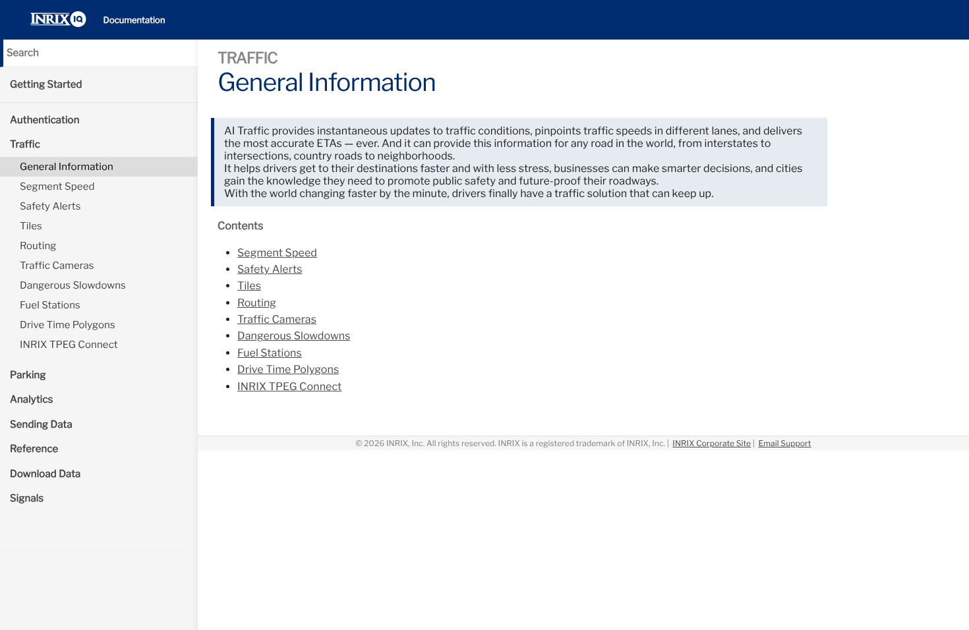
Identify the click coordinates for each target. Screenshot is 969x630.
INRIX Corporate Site (711, 443)
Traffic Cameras (57, 266)
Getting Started (46, 84)
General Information (66, 167)
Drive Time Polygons (67, 325)
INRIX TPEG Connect (69, 345)
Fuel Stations (50, 305)
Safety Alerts (50, 206)
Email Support (784, 443)
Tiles (31, 226)
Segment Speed (57, 186)
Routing (38, 246)
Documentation (134, 20)
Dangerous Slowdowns (73, 285)
